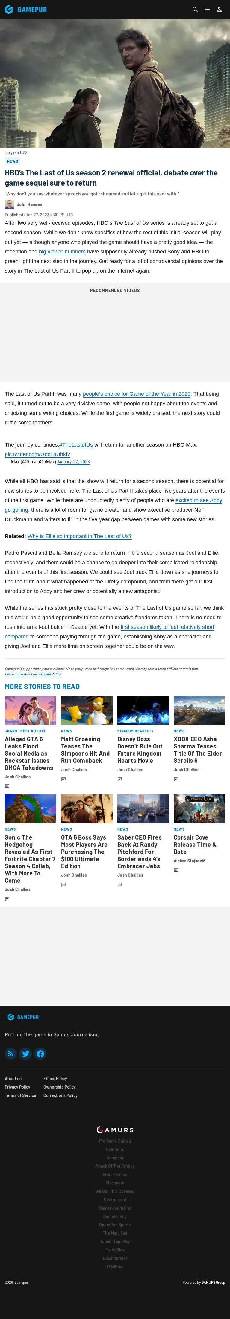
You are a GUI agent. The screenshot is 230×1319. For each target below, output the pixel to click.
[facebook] (40, 1054)
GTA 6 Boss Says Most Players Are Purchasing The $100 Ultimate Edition (84, 851)
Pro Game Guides (115, 1141)
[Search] (195, 10)
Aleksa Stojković (189, 860)
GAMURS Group (213, 1282)
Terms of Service (20, 1095)
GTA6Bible (115, 1266)
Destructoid (115, 1199)
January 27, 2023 (73, 461)
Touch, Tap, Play (115, 1241)
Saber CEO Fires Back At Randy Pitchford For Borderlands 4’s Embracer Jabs (139, 851)
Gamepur (115, 1157)
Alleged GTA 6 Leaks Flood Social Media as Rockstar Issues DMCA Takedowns (29, 753)
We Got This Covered (115, 1191)
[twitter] (25, 1054)
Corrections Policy (60, 1095)
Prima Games (115, 1174)
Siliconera (115, 1182)
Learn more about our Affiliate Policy (33, 674)
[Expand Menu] (207, 10)
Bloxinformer (115, 1258)
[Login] (219, 10)
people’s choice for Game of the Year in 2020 (136, 394)
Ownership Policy (59, 1086)
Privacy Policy (17, 1086)
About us (13, 1078)
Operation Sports (115, 1224)
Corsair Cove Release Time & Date (195, 844)
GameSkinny (115, 1216)
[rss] (11, 1054)
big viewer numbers (62, 252)
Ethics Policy (55, 1078)
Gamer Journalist (115, 1208)
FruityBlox (115, 1249)
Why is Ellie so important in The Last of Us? (80, 536)
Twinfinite (115, 1149)
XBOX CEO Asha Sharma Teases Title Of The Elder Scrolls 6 (198, 749)
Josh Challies (18, 776)
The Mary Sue (115, 1233)
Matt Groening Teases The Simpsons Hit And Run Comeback (85, 749)
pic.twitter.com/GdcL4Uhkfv (37, 454)
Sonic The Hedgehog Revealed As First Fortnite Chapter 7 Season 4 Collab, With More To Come (30, 859)
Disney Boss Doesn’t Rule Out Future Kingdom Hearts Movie (140, 749)
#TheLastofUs (76, 445)
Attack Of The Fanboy (115, 1166)
